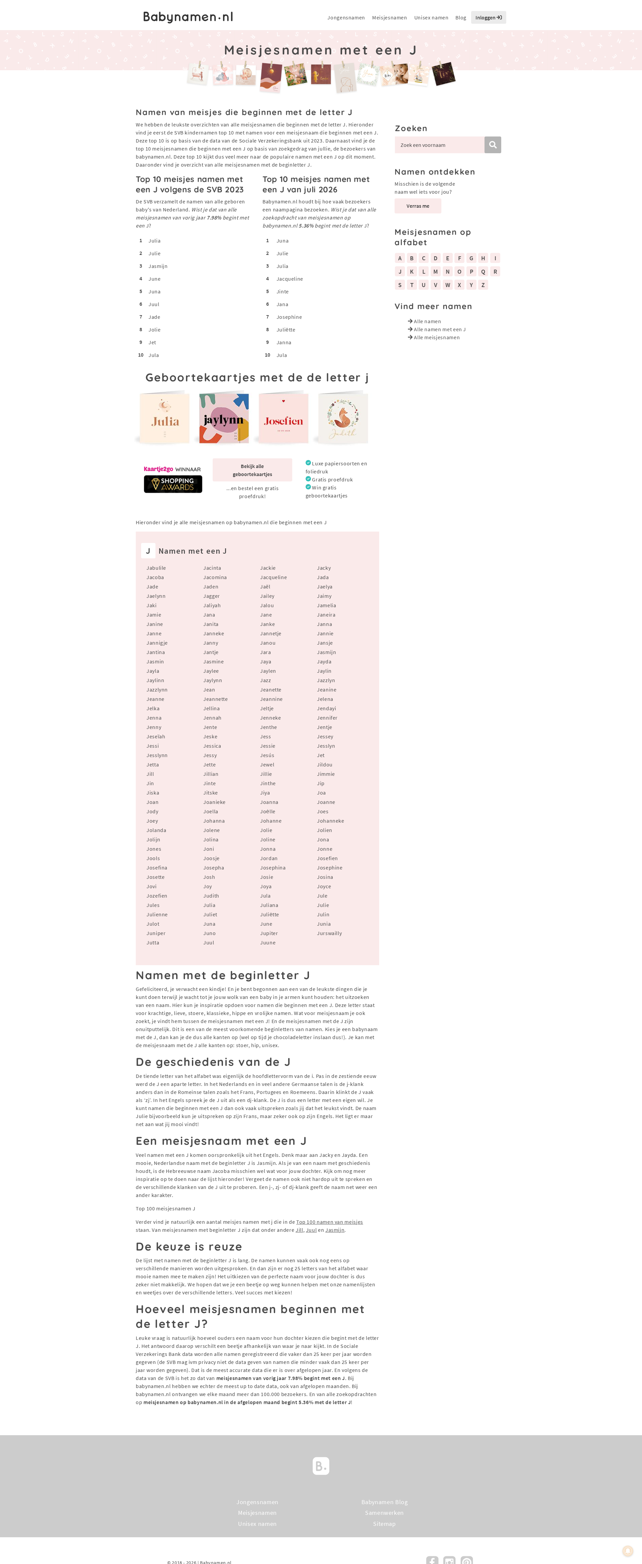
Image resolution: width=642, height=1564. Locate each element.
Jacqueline (290, 278)
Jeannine (271, 699)
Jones (153, 848)
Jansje (325, 642)
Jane (266, 614)
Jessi (152, 745)
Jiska (152, 792)
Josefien (327, 858)
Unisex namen (431, 17)
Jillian (210, 773)
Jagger (211, 595)
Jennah (212, 717)
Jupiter (269, 933)
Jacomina (215, 577)
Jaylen (268, 670)
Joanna (269, 802)
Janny (210, 642)
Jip (321, 783)
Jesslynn (157, 755)
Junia (324, 923)
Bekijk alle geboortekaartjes (252, 470)
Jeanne (155, 699)
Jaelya (325, 586)
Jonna (268, 848)
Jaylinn (155, 680)
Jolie (154, 329)
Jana (283, 304)
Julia (154, 240)
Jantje (211, 652)
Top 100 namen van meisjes (329, 1221)
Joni (208, 848)
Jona (323, 839)
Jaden (210, 586)
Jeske (210, 736)
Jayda (324, 661)
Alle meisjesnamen (437, 337)
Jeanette (271, 689)
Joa (321, 792)
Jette (209, 764)
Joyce (324, 886)
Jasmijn (158, 266)
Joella (210, 811)
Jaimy (324, 595)
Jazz (265, 680)
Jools (153, 858)
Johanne (271, 820)
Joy (207, 886)
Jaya (266, 661)
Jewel (267, 764)
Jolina (211, 839)
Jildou (325, 764)
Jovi (151, 886)
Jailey (267, 595)
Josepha (213, 867)
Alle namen (427, 321)
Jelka (152, 708)
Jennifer (327, 717)
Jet (152, 342)
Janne (154, 633)
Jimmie (326, 773)
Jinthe (268, 783)
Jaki (151, 605)
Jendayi (326, 708)
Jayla (152, 670)
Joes (323, 811)
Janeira (326, 614)
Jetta (152, 764)
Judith (211, 895)
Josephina (273, 867)
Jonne (324, 848)
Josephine (289, 316)
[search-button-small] (493, 144)
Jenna (154, 717)
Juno (209, 933)
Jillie (266, 773)
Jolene (211, 830)
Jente (210, 727)
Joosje (211, 858)
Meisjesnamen (389, 17)
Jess (265, 736)
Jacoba (155, 577)
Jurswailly (329, 933)
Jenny (153, 727)
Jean (209, 689)
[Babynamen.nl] (321, 1465)
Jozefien (157, 895)
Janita (211, 624)
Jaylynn (212, 680)
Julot (152, 923)
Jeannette (215, 699)
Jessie (268, 745)
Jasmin (155, 661)
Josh (209, 876)
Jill (150, 773)
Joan (152, 802)
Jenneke (270, 717)
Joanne (326, 802)
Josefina (157, 867)
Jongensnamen (346, 17)
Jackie (268, 567)
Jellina (211, 708)
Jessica (212, 745)
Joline (268, 839)
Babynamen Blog (384, 1502)
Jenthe (268, 727)
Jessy (210, 755)
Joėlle (268, 811)
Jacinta (212, 567)
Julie (154, 253)
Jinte (283, 291)
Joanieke (214, 802)
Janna (284, 342)
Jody (152, 811)
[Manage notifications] (628, 1551)
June (154, 278)
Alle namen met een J (440, 329)
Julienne (157, 914)
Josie (266, 876)
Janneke (213, 633)
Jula (153, 355)
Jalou (267, 605)
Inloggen (486, 17)
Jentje (324, 727)
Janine (154, 624)
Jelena (325, 699)
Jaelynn (156, 595)
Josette (155, 876)
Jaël (265, 586)
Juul (153, 304)
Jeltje (267, 708)
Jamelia (326, 605)
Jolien (324, 830)
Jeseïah (155, 736)
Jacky (324, 567)
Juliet (210, 914)
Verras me (418, 205)
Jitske (210, 792)
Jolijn (153, 839)
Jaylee (211, 670)
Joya (266, 886)
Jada (323, 577)
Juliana (269, 905)
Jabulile (156, 567)
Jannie (325, 633)
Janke (267, 624)
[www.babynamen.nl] (188, 17)
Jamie (153, 614)
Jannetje (271, 633)
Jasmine (213, 661)
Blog (460, 17)
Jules (152, 905)
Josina (325, 876)
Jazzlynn (157, 689)
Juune (268, 942)
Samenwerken (384, 1512)
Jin (150, 783)
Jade (154, 316)
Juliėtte (286, 329)
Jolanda (156, 830)
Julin (323, 914)
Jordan (269, 858)
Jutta (152, 942)
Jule (322, 895)
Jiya (265, 792)
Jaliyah (212, 605)
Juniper (156, 933)
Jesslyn (326, 745)
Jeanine (326, 689)
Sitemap (384, 1524)
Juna (154, 291)
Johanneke (330, 820)
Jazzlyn (326, 680)
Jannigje (157, 642)
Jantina (155, 652)
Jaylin (324, 670)
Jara (265, 652)
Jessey (325, 736)
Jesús (267, 755)
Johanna (214, 820)
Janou (268, 642)
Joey (152, 820)
